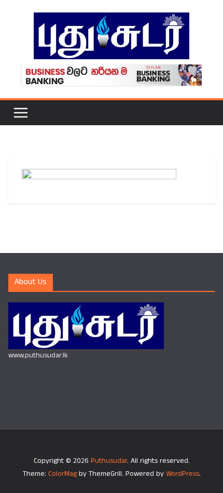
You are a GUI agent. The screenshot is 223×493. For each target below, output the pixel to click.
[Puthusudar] (86, 308)
